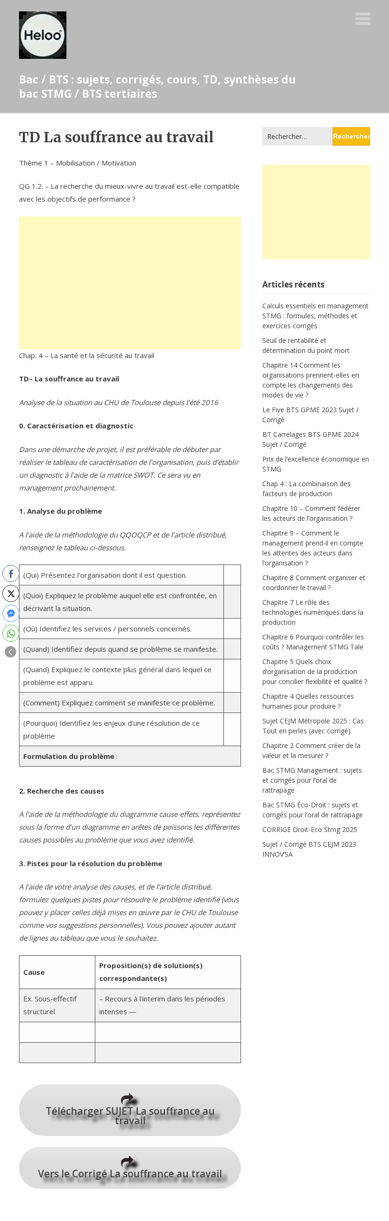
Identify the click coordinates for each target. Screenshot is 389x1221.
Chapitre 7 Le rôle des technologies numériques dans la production (312, 612)
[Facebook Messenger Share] (10, 613)
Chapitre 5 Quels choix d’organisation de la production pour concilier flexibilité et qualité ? (314, 671)
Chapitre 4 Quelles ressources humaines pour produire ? (308, 701)
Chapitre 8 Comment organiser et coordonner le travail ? (313, 582)
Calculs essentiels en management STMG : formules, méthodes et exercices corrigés (315, 315)
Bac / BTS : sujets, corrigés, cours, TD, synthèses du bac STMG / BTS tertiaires (157, 86)
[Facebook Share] (10, 573)
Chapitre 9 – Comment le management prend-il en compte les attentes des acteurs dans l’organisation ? (312, 547)
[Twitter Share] (10, 593)
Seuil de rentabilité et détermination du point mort (306, 345)
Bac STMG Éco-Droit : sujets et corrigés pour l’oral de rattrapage (312, 809)
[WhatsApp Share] (10, 633)
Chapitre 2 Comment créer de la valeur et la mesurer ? (311, 750)
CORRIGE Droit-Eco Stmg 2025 (309, 829)
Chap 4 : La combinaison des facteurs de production (306, 488)
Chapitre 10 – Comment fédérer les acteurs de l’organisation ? (311, 513)
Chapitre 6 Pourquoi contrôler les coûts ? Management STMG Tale (313, 641)
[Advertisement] (130, 282)
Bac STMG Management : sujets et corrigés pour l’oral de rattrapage (312, 780)
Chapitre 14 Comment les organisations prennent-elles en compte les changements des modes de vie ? (310, 380)
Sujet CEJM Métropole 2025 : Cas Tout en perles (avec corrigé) (313, 725)
